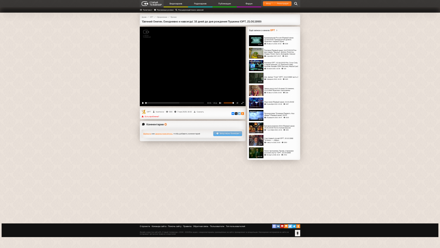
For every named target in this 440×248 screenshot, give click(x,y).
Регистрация (282, 4)
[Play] (143, 103)
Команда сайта (159, 226)
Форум (249, 3)
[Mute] (220, 103)
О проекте (145, 226)
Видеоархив (175, 3)
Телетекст (147, 10)
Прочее (174, 17)
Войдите (147, 134)
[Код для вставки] (237, 103)
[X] (236, 113)
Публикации (224, 3)
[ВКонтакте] (233, 113)
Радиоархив (200, 3)
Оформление (162, 17)
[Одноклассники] (242, 113)
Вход (268, 4)
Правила (187, 226)
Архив (144, 17)
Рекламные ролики (165, 10)
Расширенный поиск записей (191, 10)
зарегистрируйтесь (164, 134)
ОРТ (151, 17)
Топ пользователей (235, 226)
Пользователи (217, 226)
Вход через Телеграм (229, 133)
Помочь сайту (175, 226)
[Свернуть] (242, 103)
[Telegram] (239, 113)
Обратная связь (200, 226)
